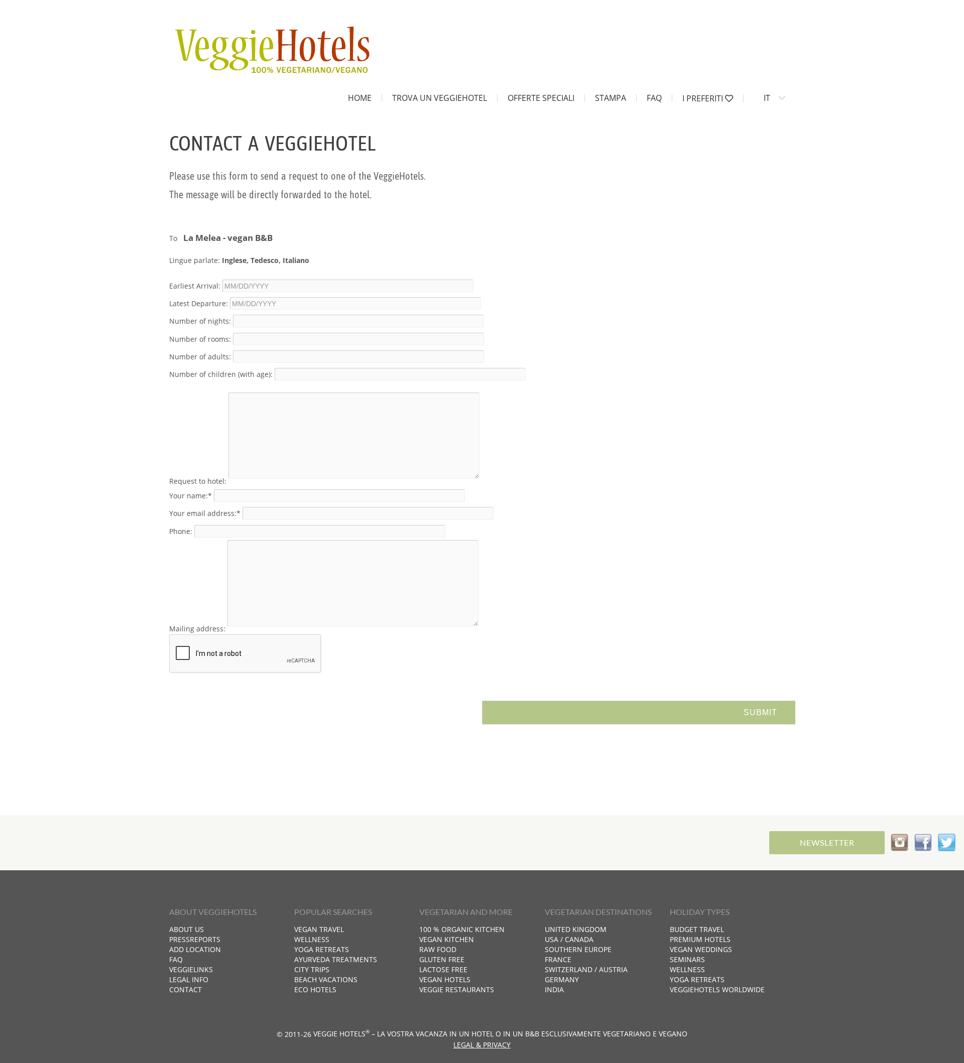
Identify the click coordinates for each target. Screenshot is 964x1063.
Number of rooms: (200, 338)
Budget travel (697, 929)
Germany (562, 979)
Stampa (610, 97)
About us (186, 929)
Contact (185, 989)
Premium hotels (700, 939)
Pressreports (194, 939)
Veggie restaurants (456, 989)
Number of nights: (200, 321)
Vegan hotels (444, 979)
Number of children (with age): (221, 374)
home (360, 97)
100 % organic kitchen (462, 929)
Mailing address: (197, 628)
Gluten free (441, 959)
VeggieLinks (191, 969)
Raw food (437, 949)
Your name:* (190, 495)
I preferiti (703, 98)
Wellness (311, 939)
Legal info (188, 979)
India (554, 989)
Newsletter (827, 842)
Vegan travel (319, 929)
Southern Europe (578, 949)
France (558, 959)
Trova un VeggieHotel (439, 97)
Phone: (180, 531)
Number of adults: (200, 356)
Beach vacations (325, 979)
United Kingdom (576, 929)
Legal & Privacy (482, 1044)
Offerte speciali (541, 97)
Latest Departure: (198, 303)
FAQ (654, 97)
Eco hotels (315, 989)
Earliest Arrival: (194, 286)
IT (767, 97)
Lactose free (443, 969)
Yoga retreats (321, 949)
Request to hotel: (197, 481)
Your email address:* (204, 513)
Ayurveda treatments (335, 959)
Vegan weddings (701, 949)
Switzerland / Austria (586, 969)
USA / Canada (569, 939)
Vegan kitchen (446, 939)
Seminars (687, 959)
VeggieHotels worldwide (717, 989)
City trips (311, 969)
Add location (195, 949)
